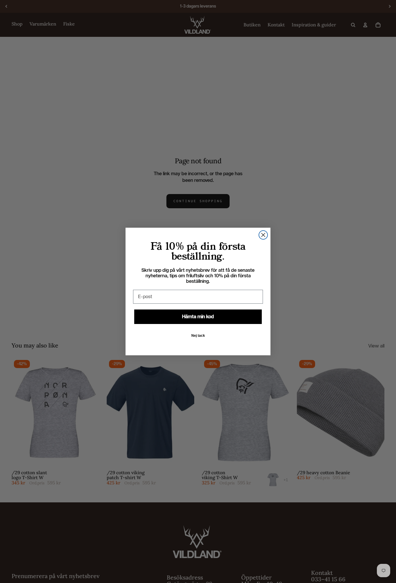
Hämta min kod (198, 316)
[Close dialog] (263, 235)
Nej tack (198, 336)
